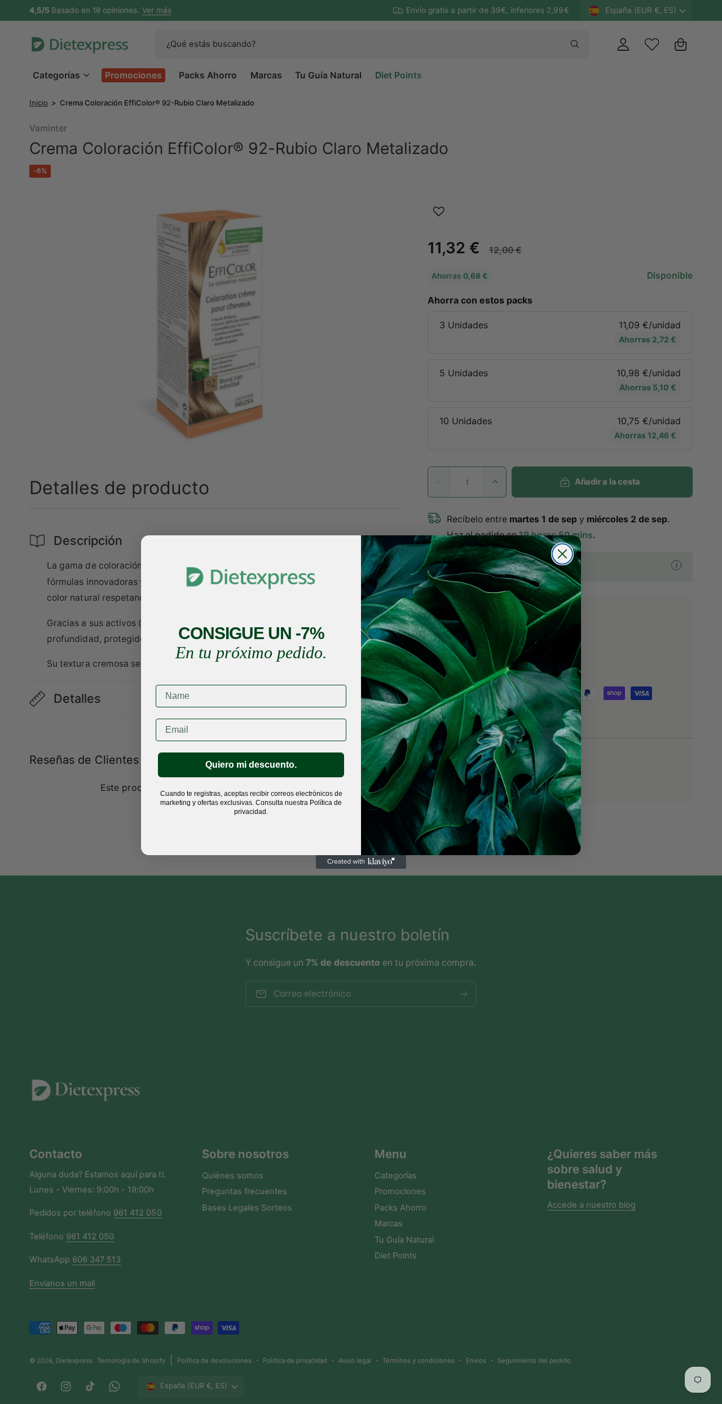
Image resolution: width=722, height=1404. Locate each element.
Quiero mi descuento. (251, 764)
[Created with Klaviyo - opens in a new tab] (361, 862)
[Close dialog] (562, 554)
